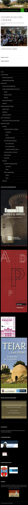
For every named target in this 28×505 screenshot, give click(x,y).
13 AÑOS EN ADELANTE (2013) (12, 149)
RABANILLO (5, 112)
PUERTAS (4, 103)
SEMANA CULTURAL (5, 123)
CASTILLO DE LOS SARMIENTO (8, 86)
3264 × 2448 (13, 23)
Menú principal (26, 10)
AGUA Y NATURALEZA (5, 117)
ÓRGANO (6, 97)
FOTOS (6, 135)
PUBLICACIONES (4, 74)
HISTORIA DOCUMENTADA (8, 80)
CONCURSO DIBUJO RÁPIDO (10, 140)
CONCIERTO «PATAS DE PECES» (10, 163)
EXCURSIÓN (6, 158)
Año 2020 (4, 181)
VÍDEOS (7, 175)
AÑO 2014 (4, 160)
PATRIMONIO (4, 83)
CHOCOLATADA (7, 155)
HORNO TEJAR (5, 109)
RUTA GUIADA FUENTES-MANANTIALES (11, 120)
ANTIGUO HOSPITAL (6, 115)
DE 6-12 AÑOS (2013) (9, 146)
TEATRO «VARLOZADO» (9, 172)
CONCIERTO (8, 132)
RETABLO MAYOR (8, 94)
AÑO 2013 (4, 126)
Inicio (2, 71)
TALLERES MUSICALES (10, 137)
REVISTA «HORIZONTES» (7, 77)
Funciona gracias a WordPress (7, 503)
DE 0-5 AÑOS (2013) (9, 143)
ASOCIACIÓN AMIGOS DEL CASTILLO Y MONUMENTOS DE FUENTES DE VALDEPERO (11, 10)
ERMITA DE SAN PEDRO (7, 100)
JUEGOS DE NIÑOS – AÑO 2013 (10, 152)
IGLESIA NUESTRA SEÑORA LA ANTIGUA (11, 89)
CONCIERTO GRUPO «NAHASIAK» (11, 129)
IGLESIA (5, 92)
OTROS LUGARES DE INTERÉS (7, 106)
